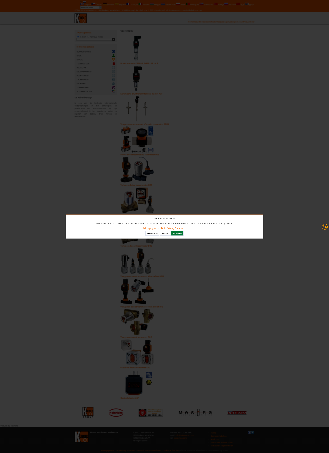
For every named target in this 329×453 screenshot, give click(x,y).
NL (81, 1)
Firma (213, 433)
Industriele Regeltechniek (222, 445)
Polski (183, 4)
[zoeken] (113, 39)
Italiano (146, 4)
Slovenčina (208, 4)
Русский (232, 4)
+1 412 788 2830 (151, 10)
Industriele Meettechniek (222, 442)
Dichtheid (81, 83)
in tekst (83, 37)
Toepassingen (223, 22)
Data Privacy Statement (126, 450)
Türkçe (221, 4)
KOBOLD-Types (96, 37)
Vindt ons (215, 439)
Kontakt (240, 22)
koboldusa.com (195, 10)
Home (190, 22)
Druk (79, 55)
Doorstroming (84, 51)
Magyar (157, 4)
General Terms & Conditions (149, 450)
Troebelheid (82, 79)
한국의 (251, 4)
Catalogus (233, 22)
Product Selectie (200, 22)
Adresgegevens (107, 450)
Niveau (80, 59)
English (88, 4)
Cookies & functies (171, 450)
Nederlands (170, 4)
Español (122, 4)
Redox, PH (81, 67)
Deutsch (111, 4)
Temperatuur (83, 63)
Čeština (99, 4)
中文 (242, 4)
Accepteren (177, 233)
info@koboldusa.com (175, 10)
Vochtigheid (82, 75)
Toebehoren (83, 87)
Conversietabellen (219, 436)
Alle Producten (84, 91)
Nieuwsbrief (249, 22)
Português (195, 4)
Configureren (152, 233)
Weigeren (165, 233)
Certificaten (212, 22)
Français (134, 4)
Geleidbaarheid (84, 71)
